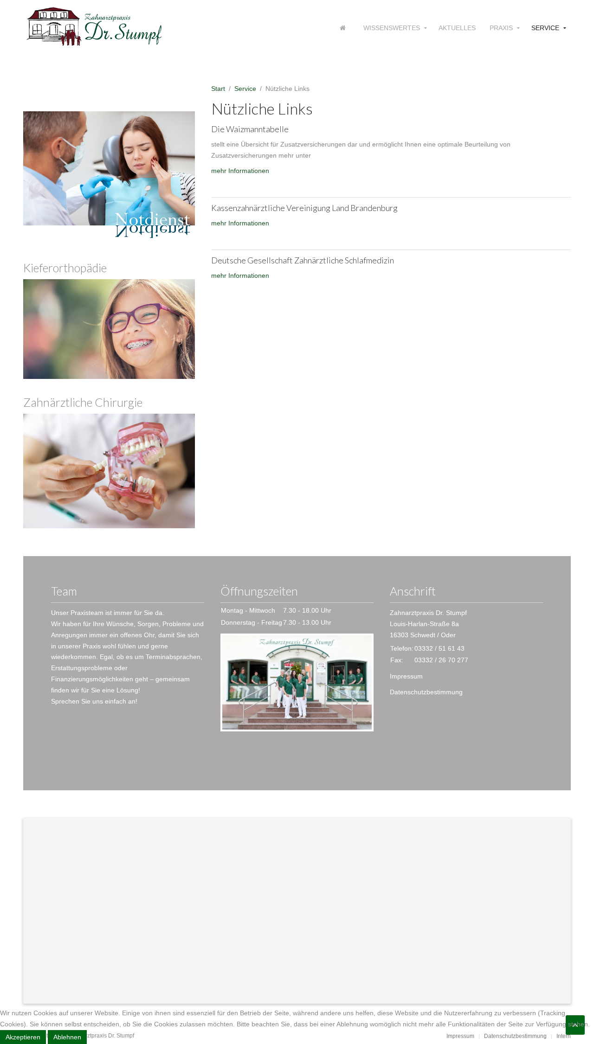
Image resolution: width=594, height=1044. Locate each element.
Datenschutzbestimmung (426, 692)
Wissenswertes (391, 28)
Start (218, 88)
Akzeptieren (23, 1037)
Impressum (406, 676)
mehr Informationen (240, 170)
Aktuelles (457, 28)
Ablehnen (67, 1037)
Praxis (501, 28)
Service (545, 28)
